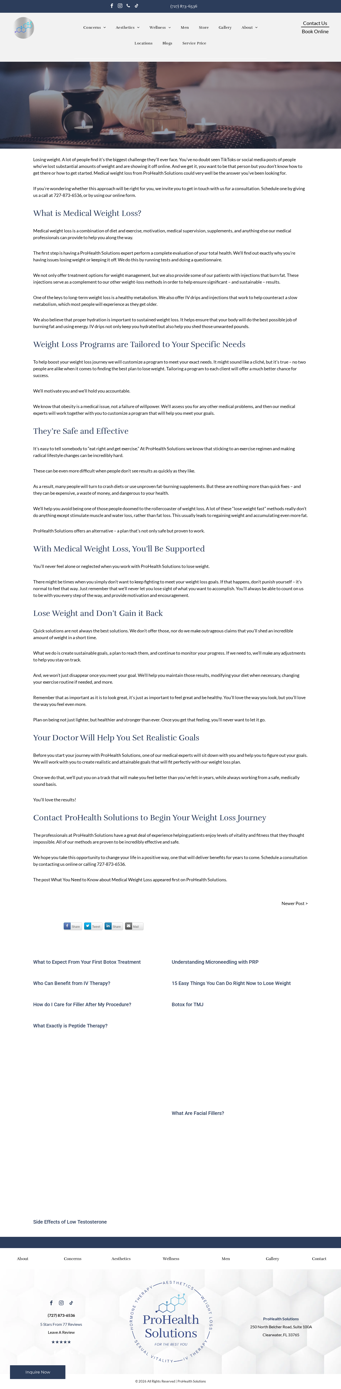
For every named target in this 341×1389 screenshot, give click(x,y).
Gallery (272, 1258)
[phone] (128, 6)
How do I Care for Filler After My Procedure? (82, 1004)
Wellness (171, 1258)
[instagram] (120, 6)
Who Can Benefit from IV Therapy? (71, 983)
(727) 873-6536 (183, 6)
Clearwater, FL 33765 (281, 1334)
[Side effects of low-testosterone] (101, 1170)
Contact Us (315, 23)
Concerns (72, 1258)
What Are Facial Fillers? (198, 1113)
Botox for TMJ (187, 1004)
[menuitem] (94, 27)
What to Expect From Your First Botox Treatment (87, 962)
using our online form (114, 195)
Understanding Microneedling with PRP (215, 962)
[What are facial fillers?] (240, 1062)
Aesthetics (121, 1258)
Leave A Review (61, 1332)
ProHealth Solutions (206, 879)
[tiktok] (136, 6)
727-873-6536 (68, 195)
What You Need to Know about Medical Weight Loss (101, 879)
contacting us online (58, 864)
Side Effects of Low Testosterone (70, 1222)
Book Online (315, 31)
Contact (319, 1258)
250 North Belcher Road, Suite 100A (281, 1326)
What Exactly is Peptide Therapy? (70, 1026)
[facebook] (112, 6)
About (22, 1258)
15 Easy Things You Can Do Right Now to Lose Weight (231, 983)
